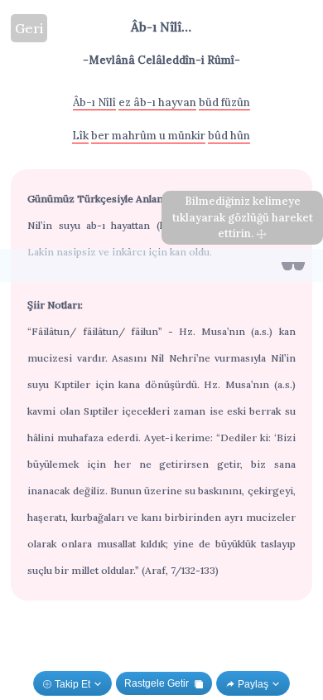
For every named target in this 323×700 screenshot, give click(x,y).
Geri (29, 28)
